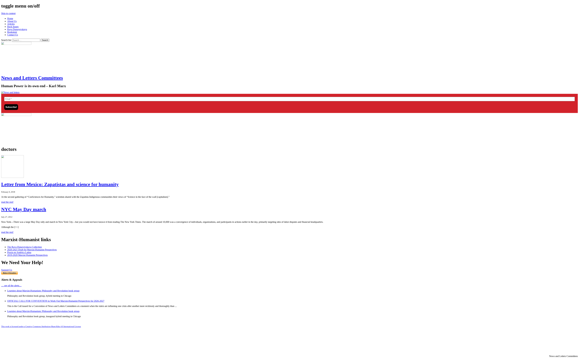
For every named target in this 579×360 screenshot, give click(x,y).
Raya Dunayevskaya (17, 29)
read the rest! (7, 202)
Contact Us (12, 34)
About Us (12, 21)
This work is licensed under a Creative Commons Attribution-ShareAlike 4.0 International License (41, 326)
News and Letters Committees (32, 78)
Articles (11, 24)
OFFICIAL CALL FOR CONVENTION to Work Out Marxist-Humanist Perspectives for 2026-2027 (55, 301)
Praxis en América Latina (19, 252)
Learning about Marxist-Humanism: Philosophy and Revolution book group (43, 290)
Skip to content (8, 13)
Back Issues (13, 26)
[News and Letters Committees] (10, 92)
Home (10, 18)
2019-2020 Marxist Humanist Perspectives (27, 255)
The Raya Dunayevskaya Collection (24, 247)
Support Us (6, 270)
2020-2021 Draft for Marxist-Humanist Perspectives (32, 249)
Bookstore (12, 32)
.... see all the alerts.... (11, 285)
